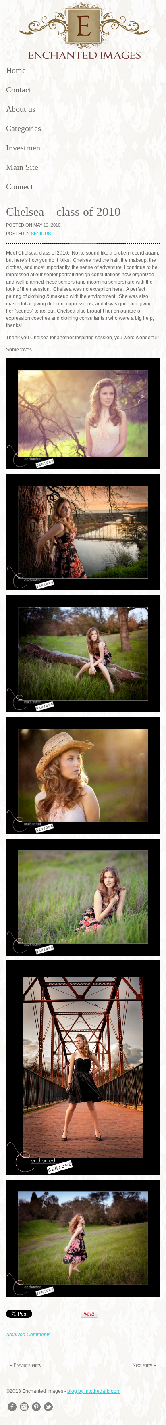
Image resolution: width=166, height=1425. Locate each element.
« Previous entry (26, 1365)
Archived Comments (28, 1334)
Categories (23, 128)
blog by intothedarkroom (93, 1391)
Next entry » (144, 1365)
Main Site (22, 167)
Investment (24, 147)
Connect (19, 186)
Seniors (41, 233)
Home (16, 70)
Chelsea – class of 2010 (63, 211)
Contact (18, 89)
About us (20, 108)
